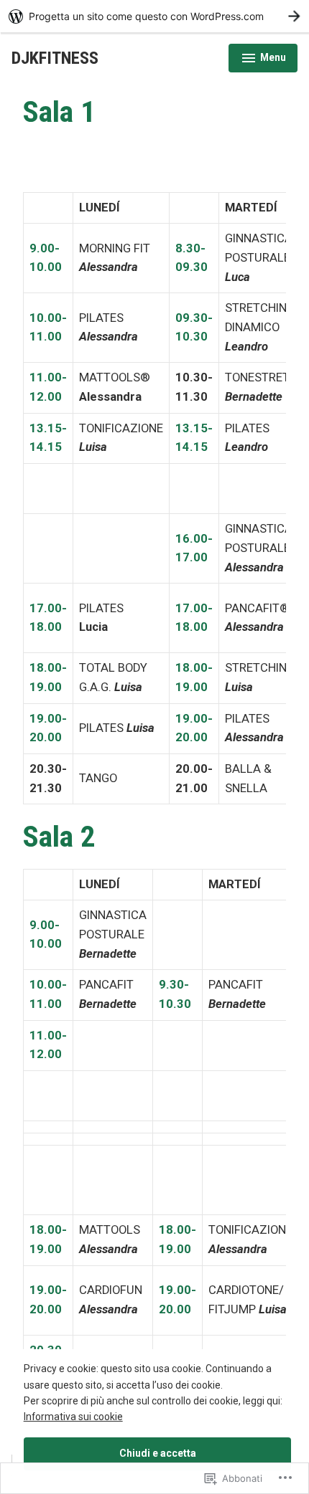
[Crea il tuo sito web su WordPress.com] (154, 16)
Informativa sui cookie (73, 1416)
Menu (263, 59)
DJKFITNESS (54, 58)
